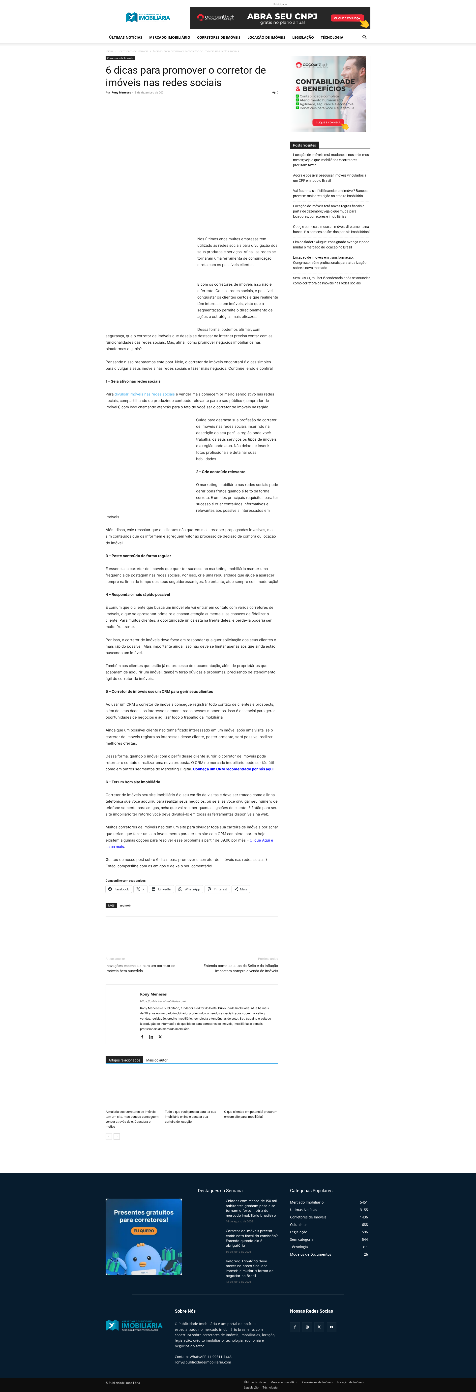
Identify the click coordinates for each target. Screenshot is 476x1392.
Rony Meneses (121, 92)
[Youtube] (331, 1327)
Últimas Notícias (125, 37)
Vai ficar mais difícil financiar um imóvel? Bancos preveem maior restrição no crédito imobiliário (330, 193)
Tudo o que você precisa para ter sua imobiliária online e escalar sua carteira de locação (190, 1116)
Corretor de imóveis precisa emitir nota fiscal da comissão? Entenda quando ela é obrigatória (252, 1238)
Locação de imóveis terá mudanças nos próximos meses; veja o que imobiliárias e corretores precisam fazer (331, 160)
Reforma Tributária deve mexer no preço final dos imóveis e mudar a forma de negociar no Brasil (249, 1268)
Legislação (303, 37)
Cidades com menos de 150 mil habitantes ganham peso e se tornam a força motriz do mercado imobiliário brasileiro (251, 1208)
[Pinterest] (133, 104)
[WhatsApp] (145, 104)
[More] (156, 104)
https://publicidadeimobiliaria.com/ (163, 1001)
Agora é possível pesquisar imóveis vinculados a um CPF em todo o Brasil (329, 177)
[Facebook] (111, 104)
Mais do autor (157, 1060)
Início (109, 51)
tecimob (125, 905)
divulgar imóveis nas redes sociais (145, 394)
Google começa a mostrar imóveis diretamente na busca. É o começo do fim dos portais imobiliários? (331, 229)
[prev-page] (109, 1136)
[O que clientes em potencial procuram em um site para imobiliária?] (251, 1089)
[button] (364, 37)
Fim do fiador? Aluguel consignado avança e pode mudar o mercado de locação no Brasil (331, 244)
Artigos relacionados (124, 1060)
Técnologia (332, 37)
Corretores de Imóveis (218, 37)
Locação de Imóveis (266, 37)
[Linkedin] (153, 1037)
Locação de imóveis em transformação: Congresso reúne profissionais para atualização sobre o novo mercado (329, 262)
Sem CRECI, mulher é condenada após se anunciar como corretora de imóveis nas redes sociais (331, 280)
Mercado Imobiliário (169, 37)
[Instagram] (307, 1327)
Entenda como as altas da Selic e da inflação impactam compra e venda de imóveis (241, 968)
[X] (122, 104)
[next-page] (117, 1136)
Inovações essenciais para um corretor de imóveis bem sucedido (140, 968)
